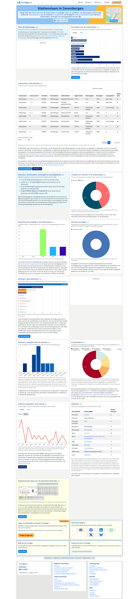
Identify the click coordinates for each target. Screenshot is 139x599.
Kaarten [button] (98, 2)
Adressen (57, 566)
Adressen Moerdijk (25, 169)
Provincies (57, 572)
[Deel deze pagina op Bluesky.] (101, 535)
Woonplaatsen (65, 570)
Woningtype (89, 96)
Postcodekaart (94, 585)
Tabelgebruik (37, 169)
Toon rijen (24, 140)
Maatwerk (93, 594)
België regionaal (71, 574)
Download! (22, 516)
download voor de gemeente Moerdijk (32, 264)
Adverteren (93, 590)
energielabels (58, 15)
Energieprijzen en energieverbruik (64, 583)
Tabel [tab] (81, 33)
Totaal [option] (25, 414)
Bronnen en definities (96, 568)
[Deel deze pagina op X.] (91, 535)
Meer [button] (107, 2)
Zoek (81, 2)
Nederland (87, 455)
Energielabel (110, 96)
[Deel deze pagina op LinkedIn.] (101, 530)
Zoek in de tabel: (98, 88)
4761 (85, 421)
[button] (37, 27)
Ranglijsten (93, 574)
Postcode (44, 96)
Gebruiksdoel (65, 96)
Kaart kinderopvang (96, 581)
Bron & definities (24, 336)
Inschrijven (22, 551)
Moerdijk (55, 38)
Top (93, 558)
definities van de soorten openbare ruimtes (51, 165)
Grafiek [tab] (75, 33)
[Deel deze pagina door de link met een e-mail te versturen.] (80, 530)
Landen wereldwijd (60, 574)
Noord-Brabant (89, 448)
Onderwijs (57, 587)
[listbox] (25, 414)
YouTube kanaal (94, 596)
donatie (23, 528)
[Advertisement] (43, 56)
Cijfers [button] (89, 2)
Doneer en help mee (26, 535)
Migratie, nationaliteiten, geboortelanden (66, 585)
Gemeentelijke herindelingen (98, 570)
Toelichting (75, 77)
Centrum (39, 36)
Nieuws (92, 572)
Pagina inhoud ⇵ (62, 20)
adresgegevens (34, 15)
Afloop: (20, 414)
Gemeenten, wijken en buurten (63, 568)
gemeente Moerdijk (24, 463)
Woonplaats (54, 96)
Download (117, 2)
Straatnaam (23, 96)
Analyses (92, 566)
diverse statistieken (82, 15)
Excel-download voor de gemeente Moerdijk (41, 154)
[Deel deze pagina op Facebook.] (91, 530)
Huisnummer (34, 96)
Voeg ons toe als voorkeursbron (83, 551)
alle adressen (89, 68)
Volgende (117, 142)
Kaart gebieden (94, 579)
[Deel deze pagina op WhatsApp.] (111, 530)
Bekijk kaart (114, 21)
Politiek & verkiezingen (61, 589)
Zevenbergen (88, 430)
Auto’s (56, 579)
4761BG (26, 29)
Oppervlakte (78, 96)
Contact (92, 592)
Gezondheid (58, 581)
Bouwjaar (99, 96)
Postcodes (57, 570)
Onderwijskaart (94, 583)
